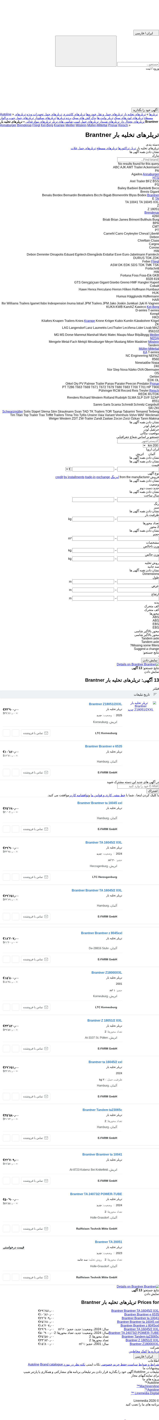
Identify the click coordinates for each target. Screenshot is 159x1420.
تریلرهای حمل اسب (86, 121)
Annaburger (8, 125)
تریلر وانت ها (105, 118)
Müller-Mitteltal (97, 125)
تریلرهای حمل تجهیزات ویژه (44, 114)
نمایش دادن (150, 660)
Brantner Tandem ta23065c (102, 1110)
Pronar (113, 125)
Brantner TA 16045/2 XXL (104, 842)
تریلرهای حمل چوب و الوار (17, 118)
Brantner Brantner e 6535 (103, 746)
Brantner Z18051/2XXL (105, 704)
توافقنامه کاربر (78, 795)
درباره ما (153, 1351)
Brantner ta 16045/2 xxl (105, 1062)
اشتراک (152, 791)
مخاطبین (134, 1351)
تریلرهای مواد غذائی (38, 121)
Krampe (59, 125)
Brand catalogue (51, 1364)
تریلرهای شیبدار (109, 121)
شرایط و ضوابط (148, 1364)
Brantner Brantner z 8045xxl (101, 933)
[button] (79, 89)
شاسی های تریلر (62, 121)
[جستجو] (86, 51)
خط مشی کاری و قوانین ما (108, 795)
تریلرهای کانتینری (74, 114)
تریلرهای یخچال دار (132, 121)
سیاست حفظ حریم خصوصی (119, 1364)
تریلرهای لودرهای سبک (128, 118)
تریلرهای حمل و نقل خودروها (104, 114)
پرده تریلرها (64, 118)
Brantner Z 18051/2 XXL (104, 1020)
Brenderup (24, 125)
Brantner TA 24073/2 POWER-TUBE (96, 1194)
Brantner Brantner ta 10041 (102, 1154)
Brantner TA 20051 (108, 1242)
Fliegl (36, 125)
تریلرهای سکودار (45, 118)
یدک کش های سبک (84, 118)
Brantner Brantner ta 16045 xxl (99, 803)
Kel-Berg (47, 125)
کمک (144, 1351)
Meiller (70, 125)
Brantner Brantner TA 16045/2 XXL (97, 890)
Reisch (123, 125)
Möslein (81, 125)
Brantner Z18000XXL (107, 972)
